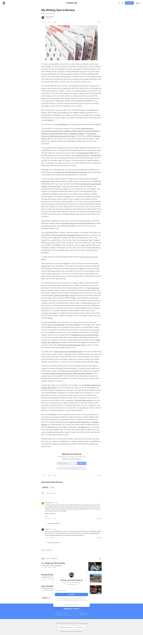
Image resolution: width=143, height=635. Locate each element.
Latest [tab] (47, 558)
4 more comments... (46, 550)
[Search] (119, 3)
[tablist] (48, 487)
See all (45, 598)
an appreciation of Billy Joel (87, 153)
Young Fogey (45, 266)
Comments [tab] (45, 487)
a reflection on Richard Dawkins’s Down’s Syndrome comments (70, 132)
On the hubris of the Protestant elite (51, 565)
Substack (63, 631)
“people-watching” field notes (78, 422)
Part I (64, 371)
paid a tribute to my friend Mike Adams (68, 351)
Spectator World (64, 172)
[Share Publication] (122, 3)
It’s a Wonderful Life (94, 155)
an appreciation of (81, 155)
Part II (69, 371)
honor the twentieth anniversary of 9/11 (72, 345)
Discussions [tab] (54, 558)
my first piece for (85, 257)
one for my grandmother (55, 325)
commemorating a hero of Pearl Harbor (84, 335)
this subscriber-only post (84, 400)
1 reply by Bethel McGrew (53, 523)
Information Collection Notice (71, 600)
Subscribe (129, 3)
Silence (55, 388)
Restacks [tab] (52, 487)
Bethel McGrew (49, 16)
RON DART (48, 502)
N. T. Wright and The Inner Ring (53, 563)
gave (57, 172)
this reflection (62, 124)
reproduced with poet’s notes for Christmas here (78, 223)
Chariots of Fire (58, 131)
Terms (75, 623)
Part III (75, 371)
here (96, 362)
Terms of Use (79, 598)
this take (51, 427)
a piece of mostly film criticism (64, 295)
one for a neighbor (74, 325)
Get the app (79, 627)
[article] (71, 566)
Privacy (71, 623)
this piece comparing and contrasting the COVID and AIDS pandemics (68, 373)
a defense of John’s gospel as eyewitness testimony (81, 131)
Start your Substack (67, 627)
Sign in (138, 3)
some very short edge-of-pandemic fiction (66, 235)
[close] (87, 573)
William (47, 529)
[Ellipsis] (100, 502)
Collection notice (83, 623)
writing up (45, 181)
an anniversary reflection (78, 172)
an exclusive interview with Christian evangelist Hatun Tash (68, 134)
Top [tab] (43, 558)
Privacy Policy (84, 600)
